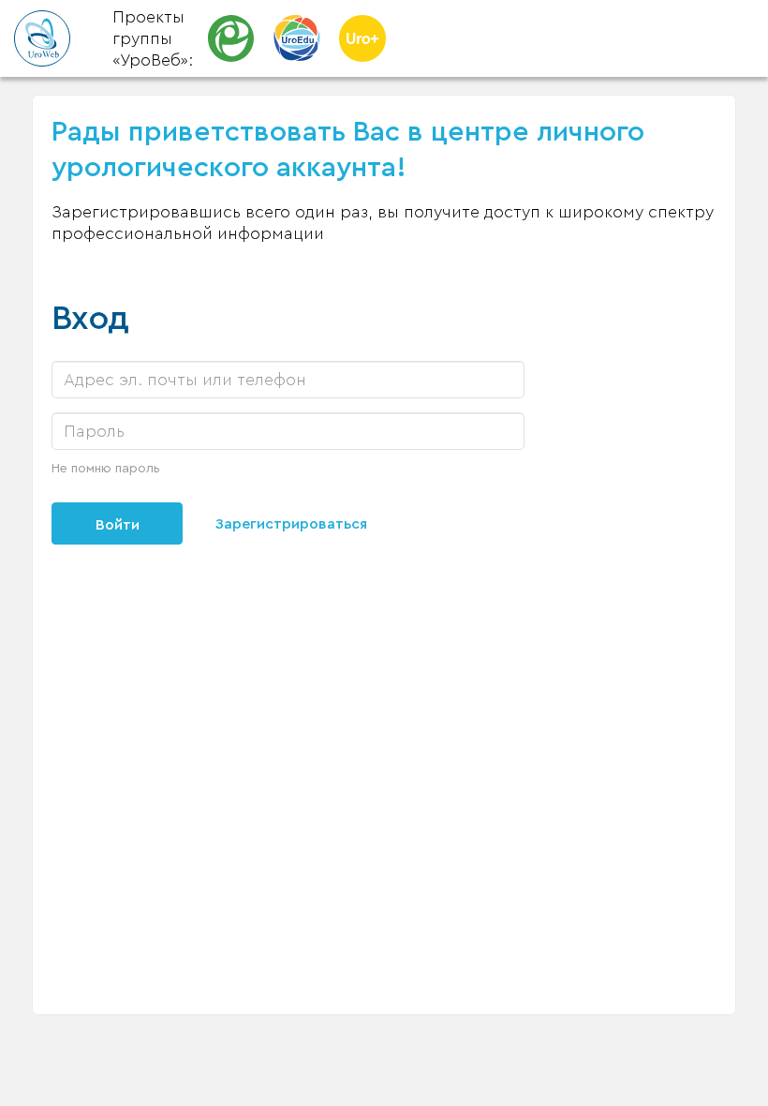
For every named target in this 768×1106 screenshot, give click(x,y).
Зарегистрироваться (291, 523)
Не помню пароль (106, 468)
